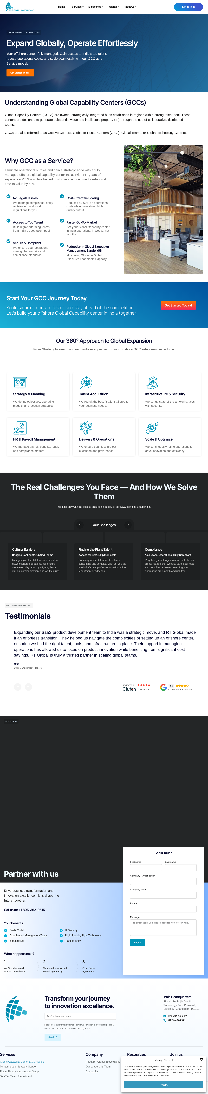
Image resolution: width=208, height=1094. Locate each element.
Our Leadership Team (98, 1066)
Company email (138, 889)
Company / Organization (142, 875)
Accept (164, 1084)
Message (135, 917)
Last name (170, 862)
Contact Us (92, 1071)
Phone (133, 903)
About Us (129, 6)
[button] (201, 1060)
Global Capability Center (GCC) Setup (22, 1061)
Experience (94, 6)
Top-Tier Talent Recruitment (16, 1076)
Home (61, 6)
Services (77, 6)
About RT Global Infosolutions (103, 1061)
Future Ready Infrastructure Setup (19, 1071)
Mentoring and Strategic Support (18, 1066)
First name (135, 862)
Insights (112, 6)
